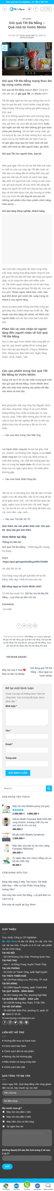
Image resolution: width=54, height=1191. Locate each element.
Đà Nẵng (27, 19)
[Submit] (49, 788)
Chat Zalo (16, 1189)
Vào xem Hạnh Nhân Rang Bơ (21, 479)
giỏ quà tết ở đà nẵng (30, 639)
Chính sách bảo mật (14, 1067)
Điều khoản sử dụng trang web (20, 1061)
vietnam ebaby (27, 38)
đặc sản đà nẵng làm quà (36, 646)
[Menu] (4, 9)
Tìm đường (6, 1189)
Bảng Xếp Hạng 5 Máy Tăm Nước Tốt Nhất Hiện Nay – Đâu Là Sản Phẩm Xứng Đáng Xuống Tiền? (24, 885)
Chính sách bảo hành (15, 1046)
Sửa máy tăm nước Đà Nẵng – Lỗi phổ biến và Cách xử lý (26, 897)
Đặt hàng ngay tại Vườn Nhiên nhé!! (22, 586)
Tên (8, 731)
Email (9, 744)
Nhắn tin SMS (48, 1189)
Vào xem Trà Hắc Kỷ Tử (17, 519)
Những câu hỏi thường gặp (18, 1056)
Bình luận (11, 706)
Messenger (37, 1189)
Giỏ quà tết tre (20, 643)
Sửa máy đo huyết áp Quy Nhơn (19, 904)
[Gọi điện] (27, 1185)
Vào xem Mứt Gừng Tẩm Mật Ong (22, 435)
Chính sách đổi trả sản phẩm (19, 1051)
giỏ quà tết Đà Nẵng (37, 643)
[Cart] (29, 9)
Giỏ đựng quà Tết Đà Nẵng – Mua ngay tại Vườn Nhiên (41, 672)
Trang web (11, 758)
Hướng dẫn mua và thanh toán (20, 1040)
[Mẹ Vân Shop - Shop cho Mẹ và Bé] (17, 9)
